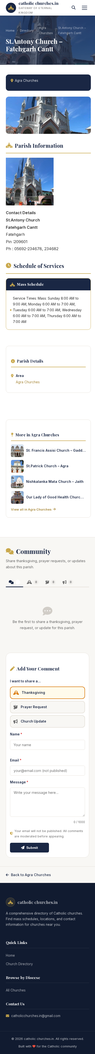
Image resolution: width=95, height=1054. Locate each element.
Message (19, 782)
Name (16, 734)
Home (10, 30)
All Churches (16, 990)
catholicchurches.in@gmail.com (35, 1016)
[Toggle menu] (84, 8)
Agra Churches (46, 30)
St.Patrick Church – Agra (47, 466)
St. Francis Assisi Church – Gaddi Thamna (56, 450)
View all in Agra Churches (31, 509)
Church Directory (19, 964)
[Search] (73, 8)
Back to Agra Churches (31, 875)
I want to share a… (25, 681)
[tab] (14, 582)
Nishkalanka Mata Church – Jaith (55, 481)
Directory (27, 30)
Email (15, 760)
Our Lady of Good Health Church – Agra (56, 497)
